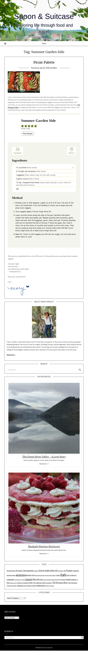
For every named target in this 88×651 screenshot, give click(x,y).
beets (20, 571)
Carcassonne (28, 570)
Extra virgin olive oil (48, 570)
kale (68, 575)
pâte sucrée (13, 583)
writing (47, 585)
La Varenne (18, 579)
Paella (41, 579)
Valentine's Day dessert (24, 586)
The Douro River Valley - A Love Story (44, 456)
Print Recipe (28, 134)
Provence (62, 579)
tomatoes (74, 583)
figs (65, 571)
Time (69, 583)
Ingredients (18, 153)
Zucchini (51, 585)
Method (71, 153)
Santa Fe (20, 583)
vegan (34, 586)
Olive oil (35, 579)
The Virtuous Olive (59, 583)
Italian (58, 575)
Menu (44, 43)
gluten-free (30, 575)
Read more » (11, 355)
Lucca (28, 579)
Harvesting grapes (40, 575)
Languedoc (10, 579)
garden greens (11, 575)
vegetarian (40, 585)
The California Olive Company (42, 583)
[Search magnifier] (79, 369)
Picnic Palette (44, 62)
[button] (73, 167)
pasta (44, 579)
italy (63, 574)
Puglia (68, 579)
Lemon (23, 579)
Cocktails (36, 570)
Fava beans (61, 570)
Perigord (48, 579)
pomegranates (55, 579)
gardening (21, 575)
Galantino (76, 571)
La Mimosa (73, 575)
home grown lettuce (50, 575)
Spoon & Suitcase (44, 16)
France (69, 570)
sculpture (26, 583)
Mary (55, 68)
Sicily (31, 583)
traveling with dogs (12, 585)
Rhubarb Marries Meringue (44, 546)
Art (17, 571)
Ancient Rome (11, 571)
